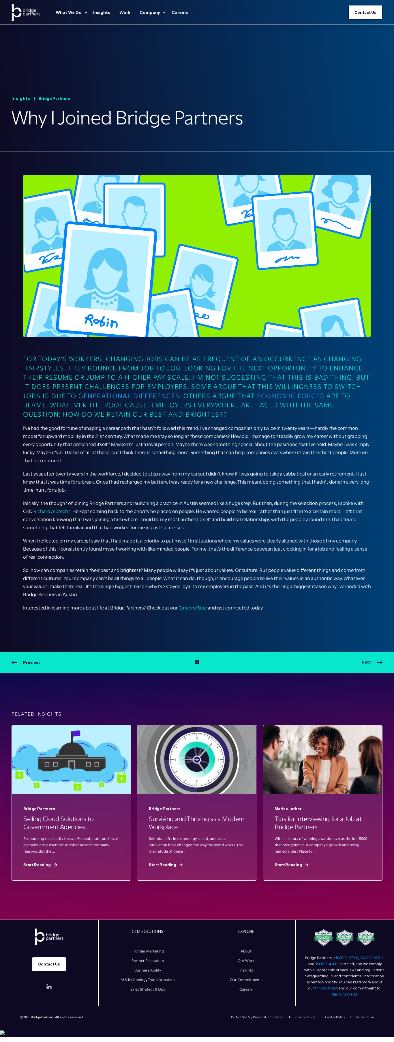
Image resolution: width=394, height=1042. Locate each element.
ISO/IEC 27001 (347, 957)
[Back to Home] (26, 12)
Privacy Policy (326, 988)
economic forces (290, 396)
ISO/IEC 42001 (327, 963)
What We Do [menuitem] (69, 12)
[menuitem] (85, 12)
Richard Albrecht (51, 511)
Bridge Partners (54, 98)
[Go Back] (197, 662)
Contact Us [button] (365, 12)
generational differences (129, 396)
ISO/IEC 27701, (372, 957)
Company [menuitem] (150, 12)
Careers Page (193, 608)
